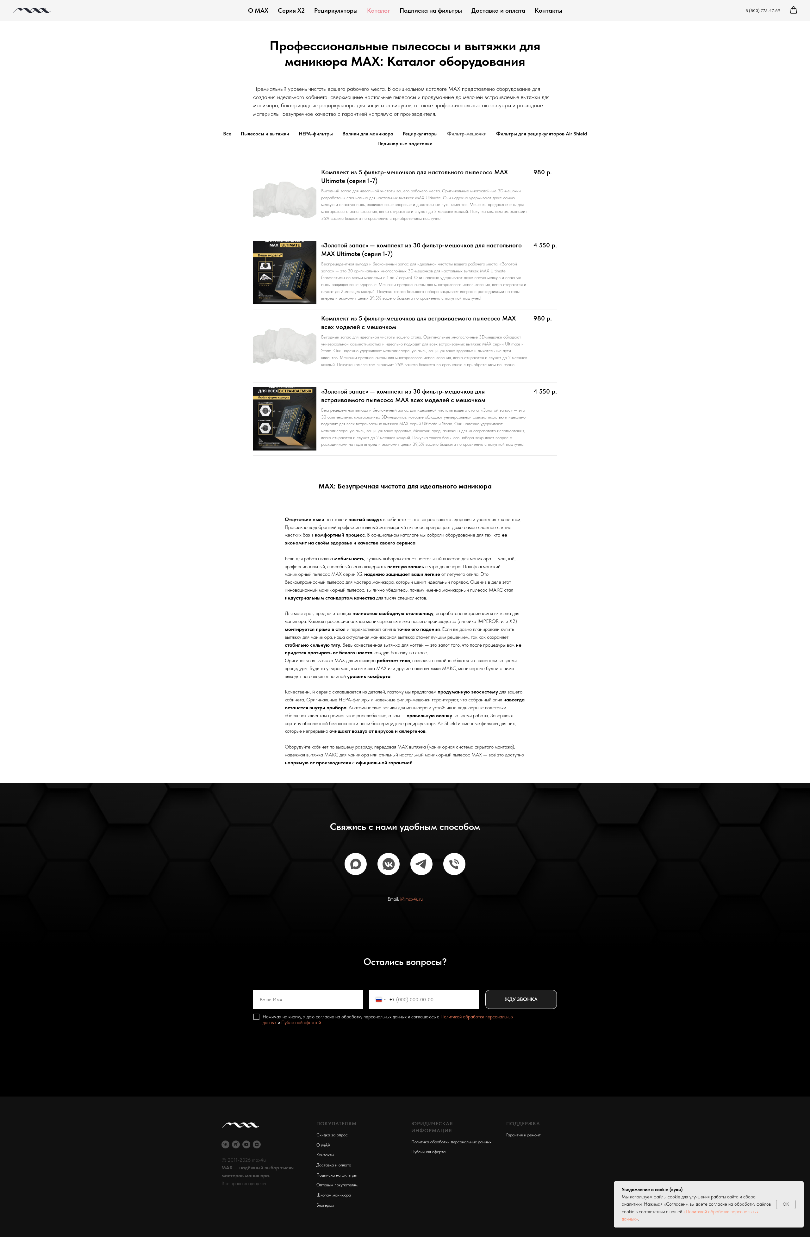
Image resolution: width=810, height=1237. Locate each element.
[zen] (257, 1144)
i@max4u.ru (411, 899)
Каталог (378, 10)
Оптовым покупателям (337, 1184)
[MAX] (356, 864)
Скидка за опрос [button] (332, 1134)
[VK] (388, 864)
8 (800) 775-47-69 (762, 10)
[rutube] (236, 1144)
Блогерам (325, 1205)
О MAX (258, 10)
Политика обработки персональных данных (451, 1141)
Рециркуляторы (336, 10)
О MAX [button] (323, 1144)
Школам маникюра (333, 1194)
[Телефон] (454, 864)
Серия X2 (291, 10)
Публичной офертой (301, 1022)
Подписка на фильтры (431, 10)
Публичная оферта (428, 1151)
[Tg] (421, 864)
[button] (793, 10)
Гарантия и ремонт (523, 1134)
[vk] (225, 1144)
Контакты (548, 10)
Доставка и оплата (498, 10)
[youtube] (246, 1144)
